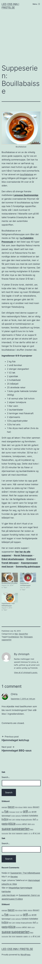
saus (29, 824)
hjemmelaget (6, 815)
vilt (29, 833)
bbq (16, 807)
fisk (21, 637)
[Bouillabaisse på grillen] (10, 577)
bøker (25, 807)
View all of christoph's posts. (26, 672)
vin (31, 833)
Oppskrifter (23, 634)
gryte (34, 811)
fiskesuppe (28, 637)
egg (3, 812)
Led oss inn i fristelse (17, 949)
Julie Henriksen (8, 895)
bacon (11, 806)
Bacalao (14, 876)
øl (33, 833)
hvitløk (13, 815)
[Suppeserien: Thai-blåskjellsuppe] (10, 597)
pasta (5, 823)
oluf (34, 819)
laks (10, 819)
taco (31, 829)
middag (18, 819)
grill (25, 811)
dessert (36, 807)
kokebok (25, 815)
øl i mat (37, 833)
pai (37, 819)
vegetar (25, 833)
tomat (13, 833)
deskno (30, 807)
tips (10, 833)
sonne (33, 824)
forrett (17, 812)
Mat (16, 634)
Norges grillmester (26, 819)
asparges (4, 807)
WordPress (25, 954)
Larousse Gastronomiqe (26, 195)
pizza (11, 823)
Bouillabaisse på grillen (10, 583)
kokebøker (33, 815)
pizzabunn (19, 824)
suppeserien (6, 640)
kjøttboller (18, 815)
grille (29, 812)
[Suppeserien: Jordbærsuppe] (28, 577)
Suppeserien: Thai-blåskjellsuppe (25, 873)
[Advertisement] (21, 38)
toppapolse (19, 833)
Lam (13, 819)
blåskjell (20, 807)
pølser (24, 824)
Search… (6, 777)
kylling (5, 819)
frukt (21, 812)
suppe (6, 829)
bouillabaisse (26, 174)
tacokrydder (5, 833)
